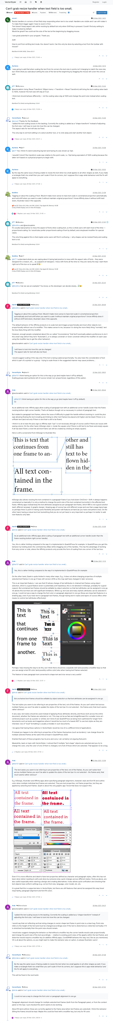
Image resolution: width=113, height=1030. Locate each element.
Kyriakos (15, 66)
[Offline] (8, 20)
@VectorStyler (22, 905)
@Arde (35, 526)
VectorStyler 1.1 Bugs (23, 12)
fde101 (14, 305)
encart (14, 18)
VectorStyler (10, 2)
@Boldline (20, 222)
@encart (26, 118)
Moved (10, 12)
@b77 (22, 148)
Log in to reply (101, 12)
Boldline (15, 192)
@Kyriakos (20, 86)
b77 (13, 86)
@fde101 (26, 372)
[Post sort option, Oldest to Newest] (94, 12)
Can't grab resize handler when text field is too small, (46, 308)
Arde (13, 390)
